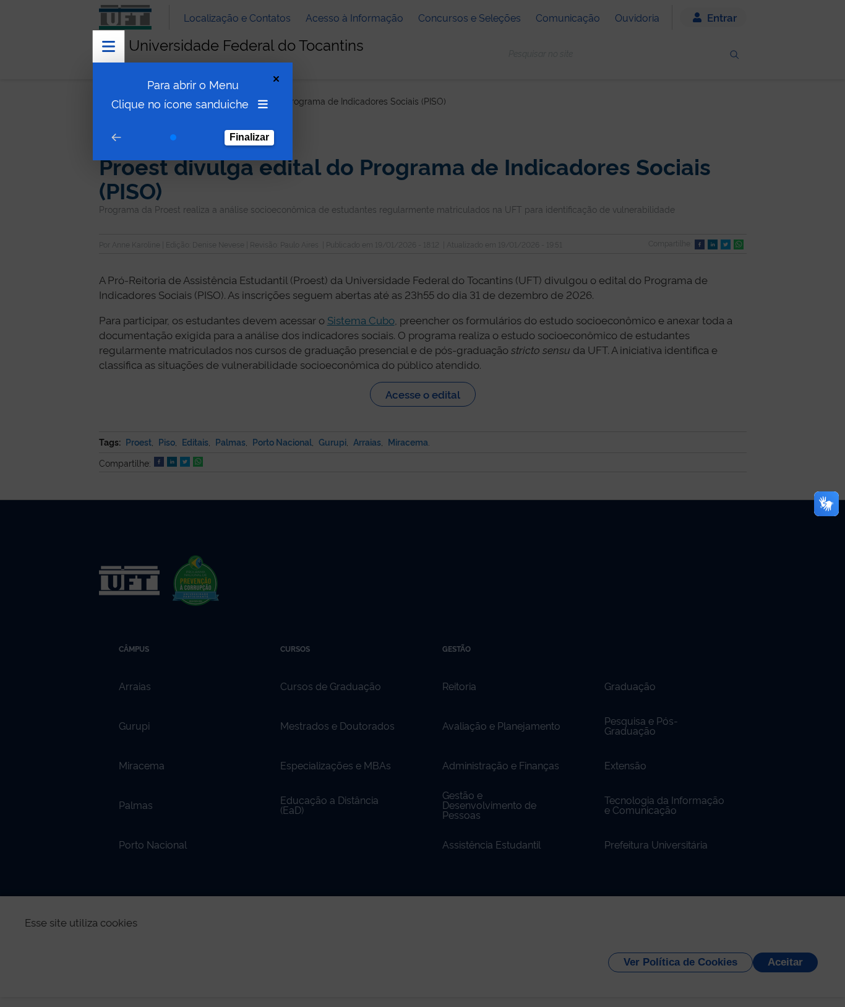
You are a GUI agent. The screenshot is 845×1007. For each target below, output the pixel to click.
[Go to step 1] (173, 137)
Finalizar (249, 137)
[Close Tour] (276, 79)
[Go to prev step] (116, 137)
